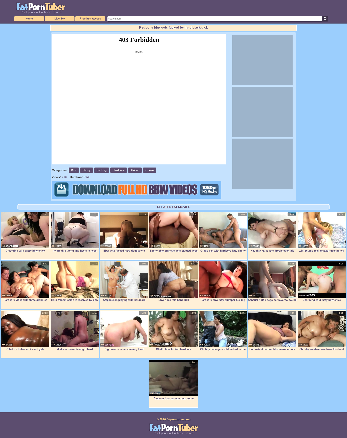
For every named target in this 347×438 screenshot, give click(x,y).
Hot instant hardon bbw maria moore (272, 349)
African (135, 170)
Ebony (87, 170)
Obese (149, 170)
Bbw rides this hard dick (173, 299)
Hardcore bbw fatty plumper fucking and (223, 302)
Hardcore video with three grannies (25, 299)
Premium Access (90, 18)
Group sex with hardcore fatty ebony (223, 250)
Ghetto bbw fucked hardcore (173, 349)
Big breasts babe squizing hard (124, 349)
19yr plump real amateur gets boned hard (321, 252)
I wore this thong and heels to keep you (75, 252)
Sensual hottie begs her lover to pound (272, 299)
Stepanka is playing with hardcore (124, 299)
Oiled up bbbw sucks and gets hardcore (25, 351)
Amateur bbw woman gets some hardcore (174, 400)
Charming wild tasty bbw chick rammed (322, 302)
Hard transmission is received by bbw (74, 299)
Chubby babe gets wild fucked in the (223, 349)
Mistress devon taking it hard (75, 349)
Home (29, 18)
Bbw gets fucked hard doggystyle (124, 250)
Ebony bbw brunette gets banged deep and (174, 252)
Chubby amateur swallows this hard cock (321, 351)
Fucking (102, 170)
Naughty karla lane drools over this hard (272, 252)
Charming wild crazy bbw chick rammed (25, 252)
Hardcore (119, 170)
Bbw (74, 170)
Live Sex (59, 18)
